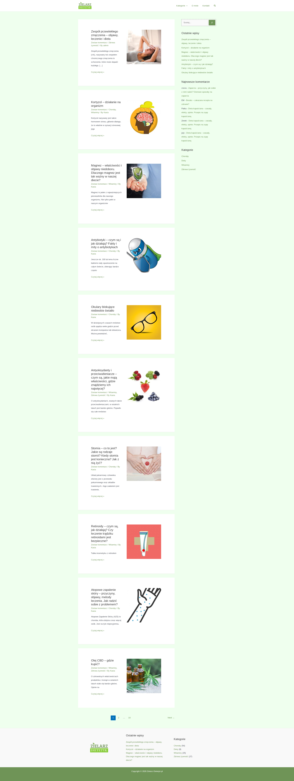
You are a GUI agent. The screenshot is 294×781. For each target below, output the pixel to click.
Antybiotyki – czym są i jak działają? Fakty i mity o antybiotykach (106, 243)
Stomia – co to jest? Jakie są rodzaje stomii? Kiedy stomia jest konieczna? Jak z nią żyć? (105, 455)
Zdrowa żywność (98, 395)
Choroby (112, 110)
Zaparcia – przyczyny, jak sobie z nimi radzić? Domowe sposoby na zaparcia (198, 92)
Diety (183, 161)
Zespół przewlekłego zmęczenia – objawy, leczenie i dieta (104, 35)
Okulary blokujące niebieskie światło (197, 72)
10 (129, 718)
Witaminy (95, 112)
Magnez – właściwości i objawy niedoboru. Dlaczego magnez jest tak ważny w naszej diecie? (106, 173)
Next (171, 718)
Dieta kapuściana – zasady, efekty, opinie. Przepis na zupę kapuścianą (196, 112)
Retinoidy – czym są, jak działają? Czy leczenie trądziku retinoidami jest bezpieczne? (104, 533)
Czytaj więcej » (97, 72)
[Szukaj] (212, 22)
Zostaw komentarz (99, 43)
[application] (186, 5)
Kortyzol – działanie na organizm (195, 48)
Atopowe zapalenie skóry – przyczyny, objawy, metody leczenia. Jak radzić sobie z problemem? (104, 597)
